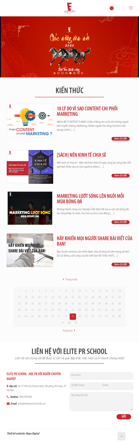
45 (99, 303)
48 (119, 303)
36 (39, 303)
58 (79, 310)
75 (86, 316)
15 (113, 291)
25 (72, 297)
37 (46, 303)
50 (26, 310)
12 (93, 291)
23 (59, 297)
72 (66, 316)
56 (66, 310)
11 (86, 291)
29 (99, 297)
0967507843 (25, 397)
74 (79, 316)
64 (119, 310)
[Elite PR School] (69, 8)
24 (66, 297)
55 (59, 310)
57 (72, 310)
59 (86, 310)
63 (113, 310)
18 (26, 297)
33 (19, 303)
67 (32, 316)
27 (86, 297)
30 (106, 297)
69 (46, 316)
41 (72, 303)
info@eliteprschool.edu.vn (31, 403)
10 (79, 291)
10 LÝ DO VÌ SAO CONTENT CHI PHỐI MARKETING (87, 111)
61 (99, 310)
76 (93, 316)
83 (76, 322)
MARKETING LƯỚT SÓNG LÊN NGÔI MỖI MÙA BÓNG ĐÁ (90, 199)
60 (93, 310)
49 (19, 310)
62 (106, 310)
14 (106, 291)
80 (119, 316)
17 (19, 297)
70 (52, 316)
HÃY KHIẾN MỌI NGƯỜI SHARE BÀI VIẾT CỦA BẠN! (94, 241)
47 (113, 303)
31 (113, 297)
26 (79, 297)
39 (59, 303)
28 (93, 297)
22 (52, 297)
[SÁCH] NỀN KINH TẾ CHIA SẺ (81, 155)
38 (52, 303)
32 (119, 297)
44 (93, 303)
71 (59, 316)
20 (39, 297)
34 (26, 303)
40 (66, 303)
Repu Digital (32, 433)
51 (32, 310)
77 (99, 316)
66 (26, 316)
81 (63, 322)
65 (19, 316)
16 (119, 291)
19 (32, 297)
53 (46, 310)
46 (106, 303)
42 (79, 303)
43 (86, 303)
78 (106, 316)
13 (99, 291)
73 (72, 316)
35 (32, 303)
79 (113, 316)
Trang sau (67, 330)
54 (52, 310)
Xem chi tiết (120, 138)
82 (69, 322)
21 (46, 297)
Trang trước (71, 279)
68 (39, 316)
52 (39, 310)
